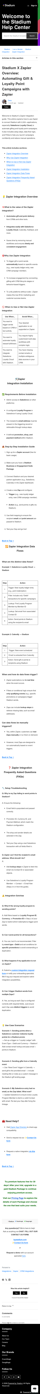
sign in (9, 1323)
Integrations (6, 1271)
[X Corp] (6, 1280)
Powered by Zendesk (30, 1392)
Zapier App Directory (18, 1127)
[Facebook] (3, 1280)
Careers (5, 1342)
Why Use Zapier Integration (17, 157)
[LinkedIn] (9, 1280)
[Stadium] (9, 6)
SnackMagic (6, 1359)
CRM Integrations (27, 1271)
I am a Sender (18, 49)
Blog (3, 1345)
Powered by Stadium (15, 1383)
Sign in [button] (34, 5)
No (24, 1293)
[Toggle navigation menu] (28, 6)
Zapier (15, 1271)
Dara (10, 100)
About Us (5, 1335)
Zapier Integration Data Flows (18, 173)
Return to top (7, 1306)
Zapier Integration (18, 52)
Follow (6, 107)
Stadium (7, 49)
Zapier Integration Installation (17, 169)
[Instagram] (14, 1377)
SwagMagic (6, 1362)
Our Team (5, 1339)
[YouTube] (18, 1377)
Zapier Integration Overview (17, 153)
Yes (16, 1293)
